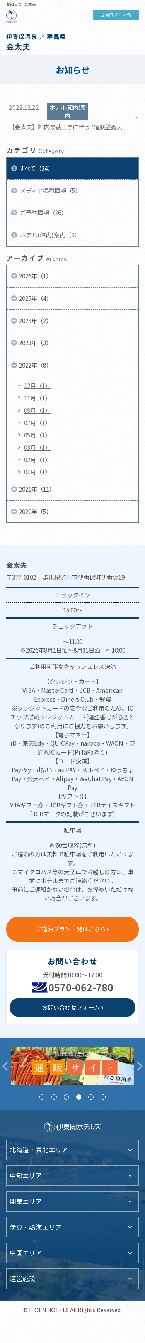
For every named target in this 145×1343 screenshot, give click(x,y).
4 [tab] (78, 1096)
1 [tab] (41, 1096)
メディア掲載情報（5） (50, 190)
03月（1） (37, 447)
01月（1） (37, 471)
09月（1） (37, 410)
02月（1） (37, 459)
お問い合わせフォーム (71, 1007)
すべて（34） (36, 168)
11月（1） (37, 397)
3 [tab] (66, 1096)
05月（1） (37, 435)
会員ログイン (113, 14)
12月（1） (37, 385)
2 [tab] (53, 1096)
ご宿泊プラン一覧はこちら (71, 928)
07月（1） (37, 422)
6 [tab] (103, 1096)
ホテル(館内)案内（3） (49, 235)
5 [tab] (90, 1096)
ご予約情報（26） (43, 212)
